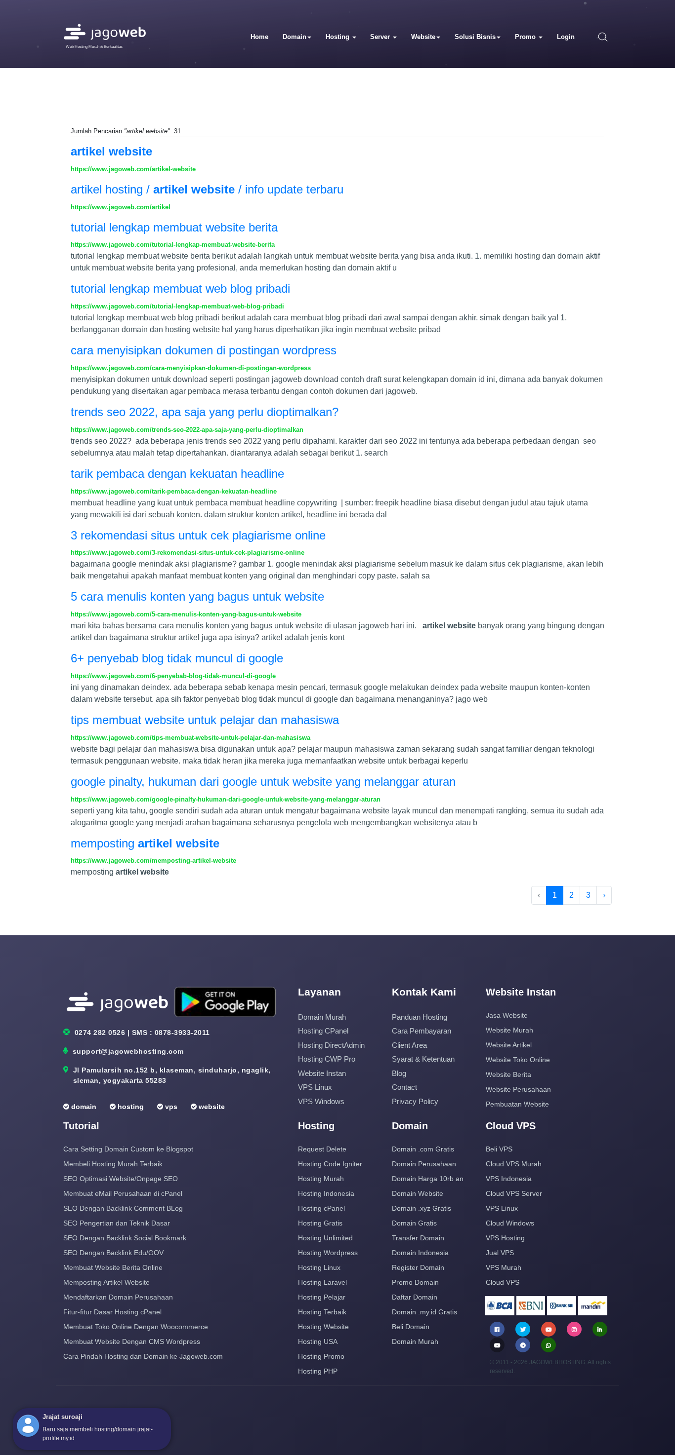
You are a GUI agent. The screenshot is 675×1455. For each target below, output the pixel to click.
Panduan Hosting (419, 1017)
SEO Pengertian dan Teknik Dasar (116, 1223)
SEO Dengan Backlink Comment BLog (123, 1208)
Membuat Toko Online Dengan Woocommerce (135, 1327)
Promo (526, 36)
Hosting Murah (321, 1179)
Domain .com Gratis (423, 1149)
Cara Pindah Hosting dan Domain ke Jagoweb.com (143, 1356)
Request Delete (322, 1149)
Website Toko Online (518, 1060)
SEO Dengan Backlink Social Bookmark (124, 1238)
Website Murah (509, 1030)
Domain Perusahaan (424, 1164)
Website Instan (322, 1073)
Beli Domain (410, 1327)
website (211, 1106)
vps (170, 1106)
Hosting (338, 36)
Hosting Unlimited (325, 1238)
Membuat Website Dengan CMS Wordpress (131, 1341)
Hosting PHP (318, 1371)
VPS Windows (321, 1101)
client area (409, 1045)
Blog (399, 1073)
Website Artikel (509, 1045)
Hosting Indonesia (326, 1193)
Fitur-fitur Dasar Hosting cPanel (112, 1312)
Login (566, 36)
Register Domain (418, 1267)
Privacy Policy (415, 1101)
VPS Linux (315, 1087)
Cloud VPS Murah (514, 1164)
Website (423, 36)
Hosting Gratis (320, 1223)
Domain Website (417, 1193)
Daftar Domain (414, 1297)
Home (259, 36)
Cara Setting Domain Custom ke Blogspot (128, 1149)
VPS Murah (503, 1267)
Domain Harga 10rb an (428, 1179)
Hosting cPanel (323, 1031)
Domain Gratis (414, 1223)
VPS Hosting (505, 1238)
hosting (130, 1106)
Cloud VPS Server (514, 1193)
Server (381, 36)
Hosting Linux (319, 1267)
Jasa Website (507, 1015)
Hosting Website (323, 1327)
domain (82, 1106)
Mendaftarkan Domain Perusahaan (118, 1297)
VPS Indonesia (509, 1179)
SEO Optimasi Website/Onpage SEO (120, 1179)
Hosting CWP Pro (326, 1059)
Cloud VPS (502, 1282)
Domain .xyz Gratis (421, 1208)
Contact (404, 1087)
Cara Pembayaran (421, 1031)
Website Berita (508, 1074)
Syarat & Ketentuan (423, 1059)
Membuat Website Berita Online (113, 1267)
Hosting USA (318, 1341)
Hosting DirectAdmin (331, 1045)
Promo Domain (415, 1282)
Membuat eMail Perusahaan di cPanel (122, 1193)
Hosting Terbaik (322, 1312)
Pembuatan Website (517, 1104)
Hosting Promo (321, 1356)
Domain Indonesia (420, 1253)
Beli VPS (499, 1149)
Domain (294, 36)
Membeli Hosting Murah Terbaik (113, 1164)
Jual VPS (500, 1253)
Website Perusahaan (518, 1089)
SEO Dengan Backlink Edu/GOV (113, 1253)
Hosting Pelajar (321, 1297)
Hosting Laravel (322, 1282)
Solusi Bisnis (475, 36)
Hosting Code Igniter (330, 1164)
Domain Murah (322, 1017)
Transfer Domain (418, 1238)
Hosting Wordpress (328, 1253)
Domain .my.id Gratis (424, 1312)
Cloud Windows (510, 1223)
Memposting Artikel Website (106, 1282)
